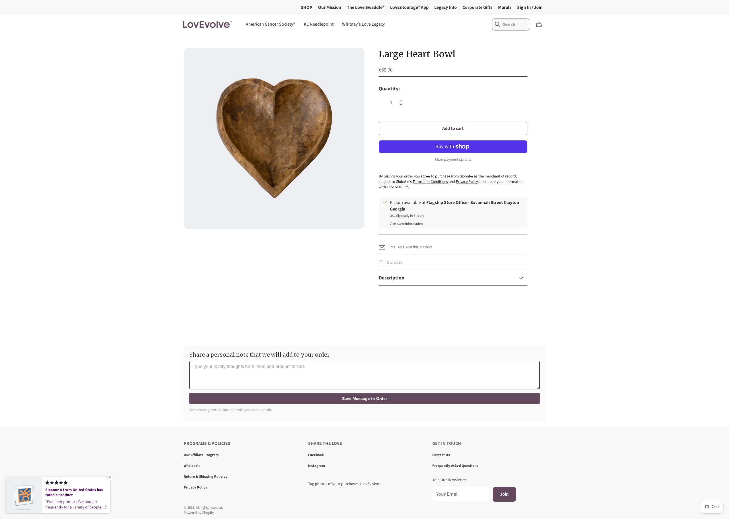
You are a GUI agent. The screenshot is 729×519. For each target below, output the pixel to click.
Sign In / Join (529, 7)
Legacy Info (445, 7)
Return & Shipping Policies (205, 476)
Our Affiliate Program (201, 454)
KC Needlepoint (318, 24)
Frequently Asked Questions (455, 465)
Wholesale (192, 465)
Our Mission (329, 7)
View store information (406, 223)
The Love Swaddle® (365, 7)
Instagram (316, 465)
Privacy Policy (195, 487)
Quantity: (389, 89)
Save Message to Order (364, 398)
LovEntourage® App (409, 7)
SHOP (306, 7)
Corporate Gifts (477, 7)
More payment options (453, 159)
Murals (504, 7)
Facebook (316, 454)
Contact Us (441, 454)
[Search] (497, 24)
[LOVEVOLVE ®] (207, 24)
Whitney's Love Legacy (363, 24)
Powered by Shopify (199, 512)
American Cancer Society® (270, 24)
